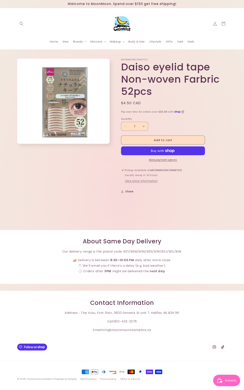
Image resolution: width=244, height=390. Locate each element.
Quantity (126, 119)
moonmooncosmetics (40, 378)
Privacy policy (108, 378)
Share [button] (129, 191)
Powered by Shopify (65, 378)
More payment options (163, 159)
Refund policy (88, 378)
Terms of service (130, 378)
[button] (21, 23)
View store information (141, 181)
